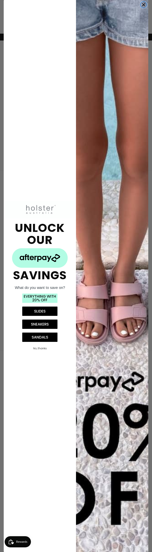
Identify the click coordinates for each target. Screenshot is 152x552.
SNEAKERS (40, 324)
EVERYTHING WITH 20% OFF (40, 298)
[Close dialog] (143, 4)
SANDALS (40, 337)
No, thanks (40, 348)
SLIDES (40, 311)
